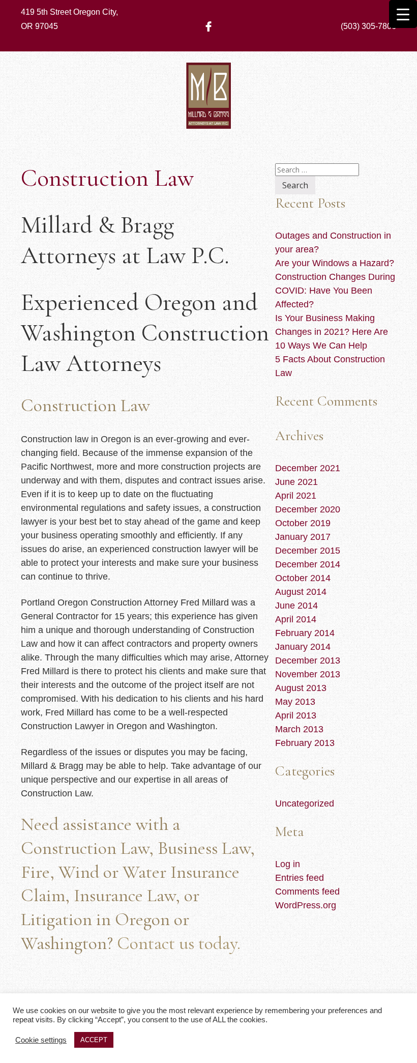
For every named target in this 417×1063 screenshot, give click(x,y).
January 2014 (303, 647)
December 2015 (307, 550)
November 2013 (307, 674)
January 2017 (303, 537)
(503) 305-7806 (368, 26)
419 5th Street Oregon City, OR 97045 (69, 19)
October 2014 (303, 578)
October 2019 (303, 523)
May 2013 (295, 702)
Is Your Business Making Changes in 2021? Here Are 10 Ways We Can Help (331, 332)
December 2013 (307, 660)
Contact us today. (179, 943)
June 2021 (296, 482)
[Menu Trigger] (403, 14)
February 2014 (305, 633)
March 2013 (299, 729)
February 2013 (305, 743)
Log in (287, 864)
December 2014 (307, 564)
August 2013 (300, 688)
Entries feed (299, 878)
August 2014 (300, 592)
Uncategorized (304, 803)
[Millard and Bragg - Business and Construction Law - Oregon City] (208, 114)
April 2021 (295, 496)
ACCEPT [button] (93, 1040)
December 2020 (307, 509)
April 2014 (295, 619)
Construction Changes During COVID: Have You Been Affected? (335, 290)
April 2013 (295, 715)
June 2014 (296, 605)
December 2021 (307, 468)
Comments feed (307, 891)
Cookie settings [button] (41, 1040)
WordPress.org (305, 905)
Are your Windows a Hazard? (334, 263)
